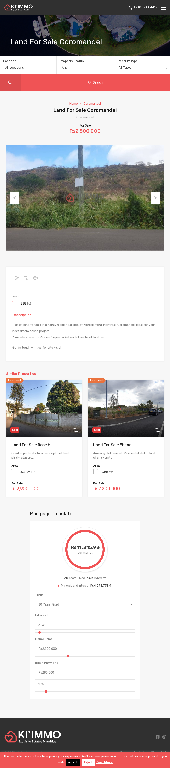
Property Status (72, 61)
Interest (41, 615)
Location (9, 61)
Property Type (127, 61)
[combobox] (28, 69)
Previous (14, 198)
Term (39, 595)
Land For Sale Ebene (112, 444)
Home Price (44, 639)
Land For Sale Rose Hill (32, 444)
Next (155, 198)
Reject (88, 762)
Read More (104, 762)
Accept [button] (72, 762)
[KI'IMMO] (18, 9)
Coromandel (92, 103)
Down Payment (46, 663)
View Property (44, 425)
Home (73, 103)
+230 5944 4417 (145, 7)
